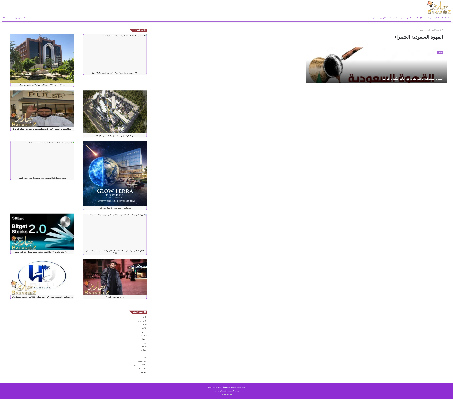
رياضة (144, 343)
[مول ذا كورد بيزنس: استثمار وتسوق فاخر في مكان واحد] (115, 111)
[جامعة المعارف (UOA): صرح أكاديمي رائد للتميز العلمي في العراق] (42, 58)
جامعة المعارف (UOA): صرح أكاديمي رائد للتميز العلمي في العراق (42, 85)
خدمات (143, 339)
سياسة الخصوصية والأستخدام (229, 391)
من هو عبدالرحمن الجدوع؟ (115, 297)
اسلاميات (417, 18)
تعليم (401, 18)
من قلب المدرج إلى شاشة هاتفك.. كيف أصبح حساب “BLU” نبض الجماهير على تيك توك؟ (42, 297)
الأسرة (409, 18)
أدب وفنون (429, 18)
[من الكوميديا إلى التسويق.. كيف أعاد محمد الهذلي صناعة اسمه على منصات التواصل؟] (42, 108)
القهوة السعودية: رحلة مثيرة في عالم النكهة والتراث (413, 78)
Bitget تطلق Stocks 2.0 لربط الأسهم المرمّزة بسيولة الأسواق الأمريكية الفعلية (42, 252)
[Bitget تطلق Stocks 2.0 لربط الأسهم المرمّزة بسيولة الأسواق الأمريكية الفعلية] (42, 232)
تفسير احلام (393, 18)
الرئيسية (445, 18)
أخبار (437, 18)
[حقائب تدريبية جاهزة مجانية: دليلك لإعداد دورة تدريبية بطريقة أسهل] (115, 52)
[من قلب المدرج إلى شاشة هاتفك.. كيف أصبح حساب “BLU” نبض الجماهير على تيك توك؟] (42, 277)
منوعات (143, 372)
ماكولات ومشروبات (139, 365)
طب (144, 357)
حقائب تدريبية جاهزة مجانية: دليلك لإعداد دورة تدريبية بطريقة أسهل (115, 73)
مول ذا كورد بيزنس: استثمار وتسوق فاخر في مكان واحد (114, 136)
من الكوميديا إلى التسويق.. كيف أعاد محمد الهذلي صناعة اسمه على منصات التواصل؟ (42, 129)
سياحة (143, 346)
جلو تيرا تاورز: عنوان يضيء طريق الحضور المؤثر (115, 208)
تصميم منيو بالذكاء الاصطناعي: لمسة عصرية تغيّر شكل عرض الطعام (42, 178)
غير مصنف (142, 361)
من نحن (216, 391)
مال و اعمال (141, 368)
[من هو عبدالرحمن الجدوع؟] (115, 277)
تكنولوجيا (383, 18)
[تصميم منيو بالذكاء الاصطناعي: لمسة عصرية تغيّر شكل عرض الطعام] (42, 158)
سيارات (143, 350)
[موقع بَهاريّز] (438, 7)
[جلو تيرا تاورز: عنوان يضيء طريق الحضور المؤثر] (115, 173)
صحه (144, 354)
